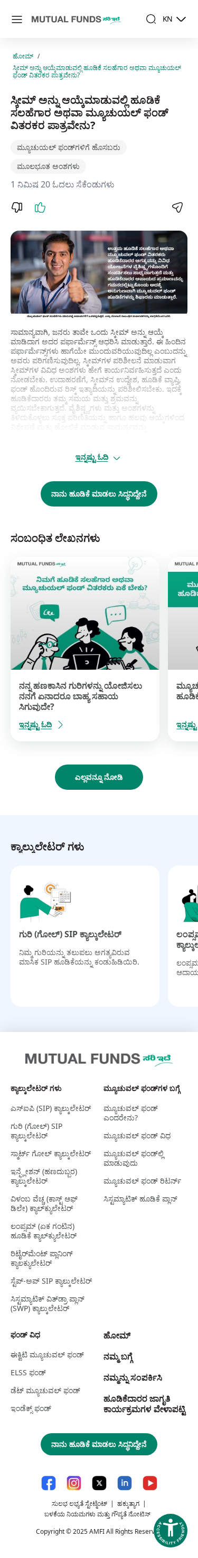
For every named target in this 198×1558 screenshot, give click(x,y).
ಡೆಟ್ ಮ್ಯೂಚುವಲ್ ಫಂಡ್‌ (45, 1390)
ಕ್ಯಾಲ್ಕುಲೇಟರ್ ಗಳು (36, 1088)
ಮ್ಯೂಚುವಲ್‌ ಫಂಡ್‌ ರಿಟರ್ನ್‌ (142, 1181)
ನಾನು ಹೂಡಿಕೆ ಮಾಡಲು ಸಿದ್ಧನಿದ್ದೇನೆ (99, 494)
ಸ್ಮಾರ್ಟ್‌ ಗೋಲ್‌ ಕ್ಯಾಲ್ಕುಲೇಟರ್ (51, 1153)
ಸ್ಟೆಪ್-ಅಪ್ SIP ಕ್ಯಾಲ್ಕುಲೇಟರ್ (51, 1281)
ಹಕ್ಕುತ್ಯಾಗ (128, 1503)
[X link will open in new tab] (99, 1483)
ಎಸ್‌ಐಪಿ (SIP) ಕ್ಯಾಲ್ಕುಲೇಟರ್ (51, 1108)
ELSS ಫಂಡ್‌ (28, 1372)
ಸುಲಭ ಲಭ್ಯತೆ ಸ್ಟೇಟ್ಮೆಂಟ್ (79, 1503)
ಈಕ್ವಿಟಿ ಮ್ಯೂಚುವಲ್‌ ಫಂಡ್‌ (47, 1354)
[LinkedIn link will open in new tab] (124, 1483)
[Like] (40, 207)
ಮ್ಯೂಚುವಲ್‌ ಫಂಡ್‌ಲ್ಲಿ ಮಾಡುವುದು (133, 1158)
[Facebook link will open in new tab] (48, 1483)
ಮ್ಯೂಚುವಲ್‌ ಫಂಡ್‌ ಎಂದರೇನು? (130, 1113)
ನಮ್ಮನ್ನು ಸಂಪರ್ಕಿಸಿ (132, 1377)
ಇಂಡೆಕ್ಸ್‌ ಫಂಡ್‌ (31, 1408)
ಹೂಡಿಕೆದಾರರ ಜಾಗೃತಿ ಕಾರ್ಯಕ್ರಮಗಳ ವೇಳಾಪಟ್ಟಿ (144, 1404)
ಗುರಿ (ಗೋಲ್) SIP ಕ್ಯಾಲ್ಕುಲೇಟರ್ (70, 934)
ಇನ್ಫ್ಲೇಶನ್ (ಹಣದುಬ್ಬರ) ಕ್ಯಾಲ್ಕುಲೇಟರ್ (44, 1176)
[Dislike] (17, 207)
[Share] (176, 207)
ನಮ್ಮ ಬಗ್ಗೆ (118, 1356)
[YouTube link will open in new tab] (150, 1483)
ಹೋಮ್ (23, 56)
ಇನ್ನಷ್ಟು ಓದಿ (92, 457)
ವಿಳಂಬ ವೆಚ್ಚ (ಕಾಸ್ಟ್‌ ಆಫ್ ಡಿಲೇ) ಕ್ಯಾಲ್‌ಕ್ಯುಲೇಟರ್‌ (44, 1203)
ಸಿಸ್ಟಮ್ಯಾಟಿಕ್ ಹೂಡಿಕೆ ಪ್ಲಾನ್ (140, 1199)
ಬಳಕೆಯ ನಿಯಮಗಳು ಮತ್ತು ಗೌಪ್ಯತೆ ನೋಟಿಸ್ (97, 1514)
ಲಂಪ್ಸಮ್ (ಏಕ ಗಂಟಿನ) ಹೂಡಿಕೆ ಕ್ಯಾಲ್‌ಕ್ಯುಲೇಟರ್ (44, 1231)
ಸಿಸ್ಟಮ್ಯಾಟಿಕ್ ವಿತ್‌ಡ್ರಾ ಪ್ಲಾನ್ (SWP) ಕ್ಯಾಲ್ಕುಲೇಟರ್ (47, 1303)
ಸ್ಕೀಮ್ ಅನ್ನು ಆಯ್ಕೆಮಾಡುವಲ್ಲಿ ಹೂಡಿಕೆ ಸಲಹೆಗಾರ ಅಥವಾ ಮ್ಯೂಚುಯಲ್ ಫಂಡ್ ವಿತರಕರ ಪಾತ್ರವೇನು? (97, 71)
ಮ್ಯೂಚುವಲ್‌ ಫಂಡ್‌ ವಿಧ (137, 1135)
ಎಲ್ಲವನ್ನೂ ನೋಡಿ (99, 777)
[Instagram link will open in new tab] (73, 1483)
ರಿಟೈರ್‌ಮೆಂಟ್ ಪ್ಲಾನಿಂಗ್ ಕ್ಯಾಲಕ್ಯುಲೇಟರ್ (42, 1258)
